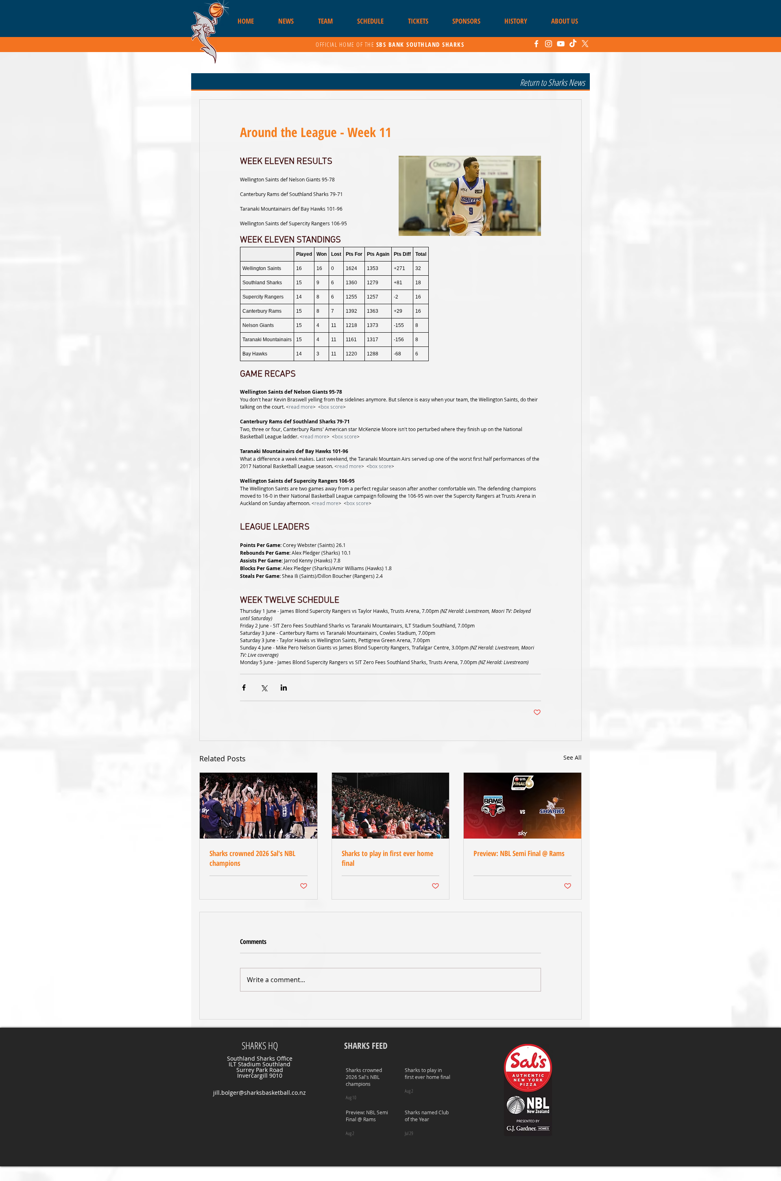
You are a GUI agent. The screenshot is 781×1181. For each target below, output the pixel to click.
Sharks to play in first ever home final (387, 858)
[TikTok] (573, 43)
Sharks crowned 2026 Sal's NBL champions (252, 858)
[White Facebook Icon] (536, 43)
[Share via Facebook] (244, 687)
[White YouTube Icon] (560, 43)
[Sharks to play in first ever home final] (390, 806)
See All (572, 757)
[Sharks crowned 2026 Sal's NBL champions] (258, 806)
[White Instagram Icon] (548, 43)
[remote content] (390, 304)
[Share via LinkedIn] (284, 687)
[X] (585, 43)
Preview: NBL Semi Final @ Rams (519, 853)
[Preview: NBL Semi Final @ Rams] (522, 806)
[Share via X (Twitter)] (264, 687)
